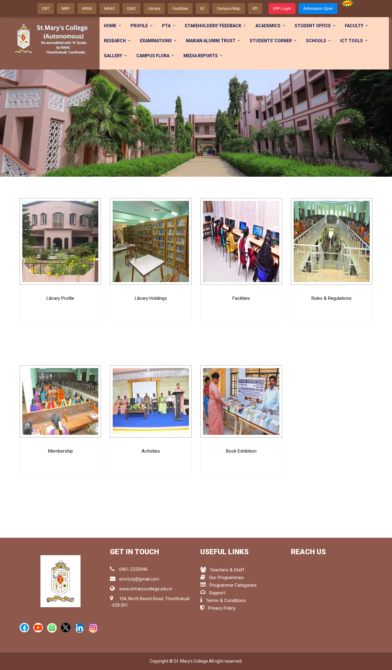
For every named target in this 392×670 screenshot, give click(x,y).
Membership (60, 451)
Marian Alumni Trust (211, 40)
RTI (255, 8)
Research (115, 40)
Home (110, 25)
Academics (268, 25)
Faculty (354, 25)
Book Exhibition (241, 451)
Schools (316, 40)
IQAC (131, 8)
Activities (150, 451)
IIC (202, 8)
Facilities (180, 8)
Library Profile (60, 298)
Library (154, 8)
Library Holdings (151, 298)
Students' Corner (271, 40)
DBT (45, 8)
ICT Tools (351, 40)
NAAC (109, 8)
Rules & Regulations (331, 298)
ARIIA (87, 8)
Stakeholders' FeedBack (213, 25)
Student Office (313, 25)
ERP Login (282, 8)
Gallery (113, 55)
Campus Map (228, 8)
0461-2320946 (133, 569)
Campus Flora (152, 55)
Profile (139, 25)
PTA (166, 25)
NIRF (66, 8)
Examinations (156, 40)
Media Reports (200, 55)
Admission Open (318, 8)
